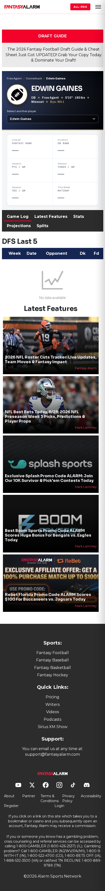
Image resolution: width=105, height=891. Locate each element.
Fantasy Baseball (52, 660)
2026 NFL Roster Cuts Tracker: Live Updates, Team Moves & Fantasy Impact (50, 359)
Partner (28, 796)
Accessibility (91, 796)
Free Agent (14, 78)
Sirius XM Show (52, 726)
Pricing (52, 697)
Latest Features (50, 216)
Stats (78, 216)
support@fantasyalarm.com (52, 754)
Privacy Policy (68, 798)
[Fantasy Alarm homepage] (22, 7)
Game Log (18, 216)
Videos (52, 712)
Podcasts (52, 719)
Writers (52, 704)
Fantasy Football (52, 652)
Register (11, 806)
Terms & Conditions (50, 798)
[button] (98, 7)
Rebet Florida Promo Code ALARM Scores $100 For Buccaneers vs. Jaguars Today (48, 597)
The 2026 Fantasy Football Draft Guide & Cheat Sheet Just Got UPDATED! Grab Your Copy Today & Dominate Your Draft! (54, 55)
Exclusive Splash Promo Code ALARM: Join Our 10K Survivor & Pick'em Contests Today (49, 478)
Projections (19, 225)
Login (59, 806)
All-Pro (80, 7)
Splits (42, 225)
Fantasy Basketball (52, 667)
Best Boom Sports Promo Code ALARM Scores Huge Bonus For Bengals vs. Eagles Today (48, 535)
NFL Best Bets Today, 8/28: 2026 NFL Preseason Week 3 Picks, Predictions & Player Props (45, 416)
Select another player (21, 111)
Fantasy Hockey (52, 675)
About (9, 796)
